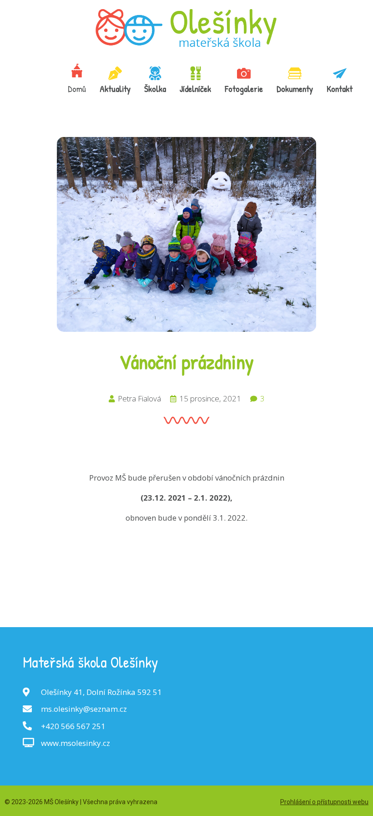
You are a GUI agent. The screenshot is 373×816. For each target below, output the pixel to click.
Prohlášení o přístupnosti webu (324, 802)
